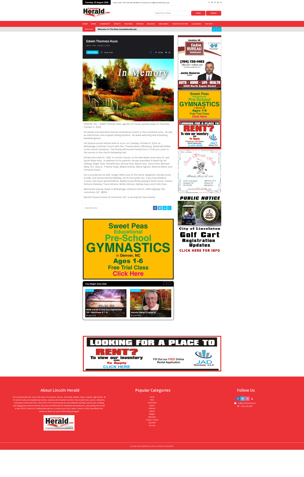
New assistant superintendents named (148, 301)
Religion (151, 24)
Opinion (140, 24)
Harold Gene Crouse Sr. (98, 312)
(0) (169, 52)
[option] (105, 303)
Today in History (180, 24)
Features (128, 24)
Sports (117, 24)
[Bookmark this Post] (151, 52)
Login (198, 13)
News (93, 24)
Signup (213, 13)
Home (85, 24)
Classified (196, 24)
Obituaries (163, 24)
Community (105, 24)
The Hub (208, 24)
